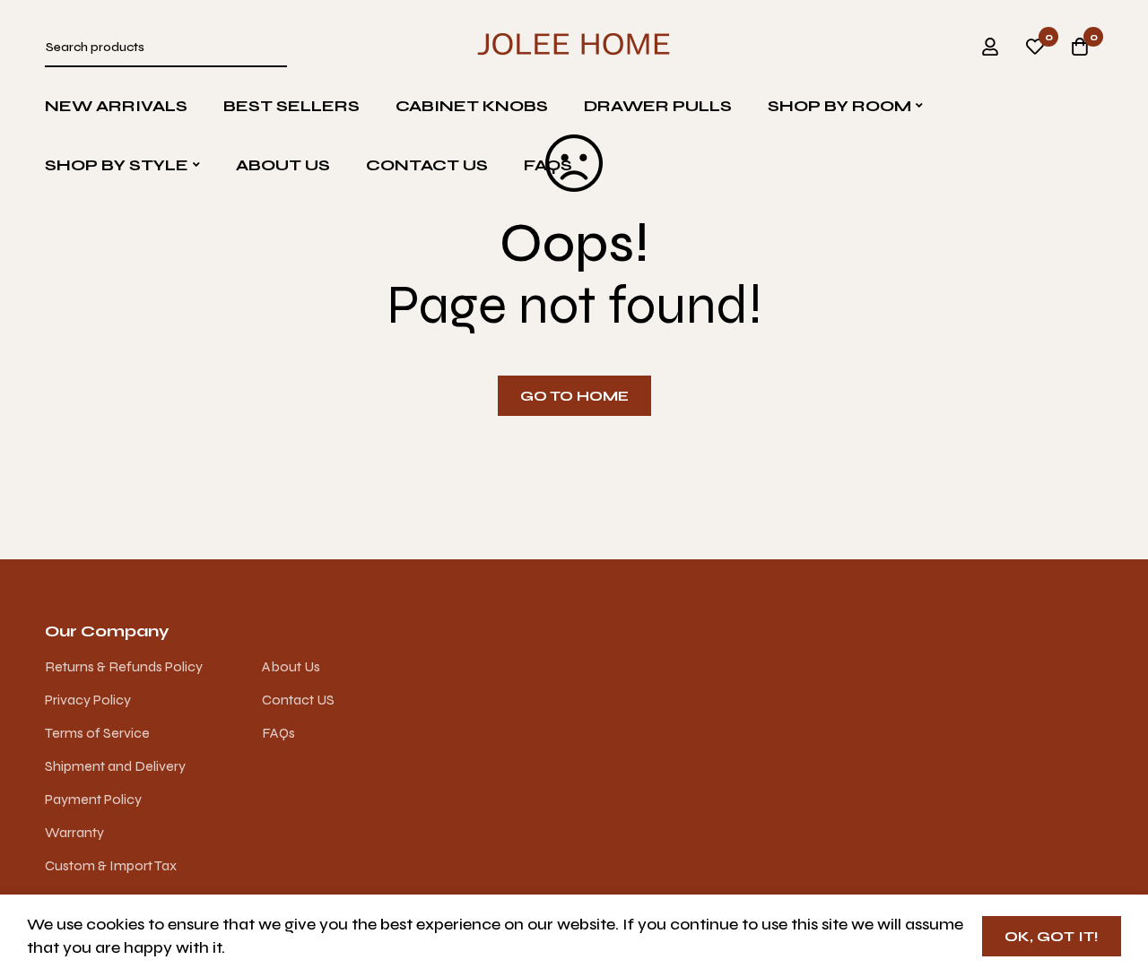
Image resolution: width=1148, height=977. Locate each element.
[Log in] (990, 46)
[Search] (278, 47)
